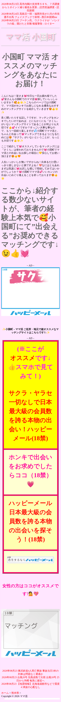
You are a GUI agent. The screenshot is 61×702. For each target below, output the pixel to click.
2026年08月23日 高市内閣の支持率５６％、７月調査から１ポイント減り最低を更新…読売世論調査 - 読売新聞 (30, 7)
